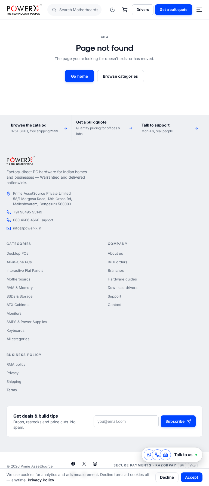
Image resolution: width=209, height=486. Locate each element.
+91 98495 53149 (27, 212)
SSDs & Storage (20, 296)
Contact (114, 304)
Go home (79, 76)
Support (114, 296)
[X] (84, 464)
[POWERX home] (24, 10)
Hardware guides (122, 279)
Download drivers (122, 287)
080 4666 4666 (26, 220)
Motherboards (18, 279)
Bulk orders (117, 262)
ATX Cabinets (18, 304)
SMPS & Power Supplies (27, 322)
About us (115, 253)
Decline (167, 477)
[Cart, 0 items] (124, 9)
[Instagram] (95, 464)
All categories (18, 339)
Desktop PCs (17, 253)
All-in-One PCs (19, 262)
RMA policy (16, 364)
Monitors (14, 313)
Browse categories (120, 76)
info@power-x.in (27, 228)
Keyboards (15, 330)
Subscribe (175, 421)
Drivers (143, 9)
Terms (12, 390)
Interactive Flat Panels (25, 270)
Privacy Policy (41, 480)
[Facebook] (73, 464)
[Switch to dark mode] (112, 9)
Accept (191, 477)
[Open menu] (199, 9)
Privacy (13, 373)
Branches (116, 270)
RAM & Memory (20, 287)
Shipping (14, 381)
